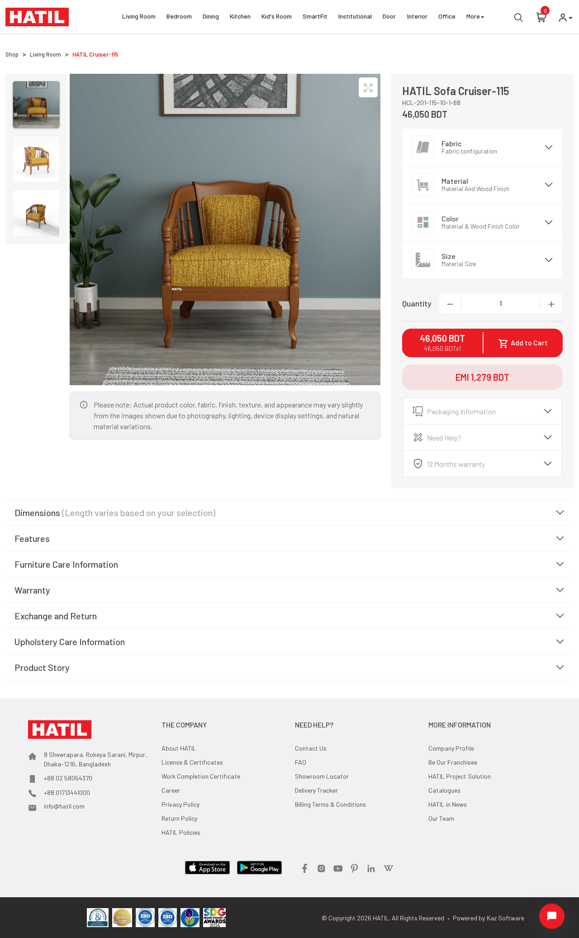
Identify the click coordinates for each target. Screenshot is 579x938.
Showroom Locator (322, 776)
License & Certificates (192, 762)
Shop (12, 54)
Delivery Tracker (316, 790)
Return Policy (179, 818)
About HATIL (178, 748)
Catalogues (444, 790)
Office (447, 16)
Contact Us (311, 748)
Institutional (355, 16)
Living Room (139, 16)
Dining (211, 16)
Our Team (441, 818)
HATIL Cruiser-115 (95, 54)
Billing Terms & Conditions (330, 804)
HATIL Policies (180, 832)
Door (389, 16)
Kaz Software (505, 918)
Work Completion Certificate (200, 776)
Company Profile (451, 748)
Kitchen (240, 16)
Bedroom (179, 16)
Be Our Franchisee (452, 762)
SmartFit (315, 16)
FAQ (300, 762)
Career (170, 790)
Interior (417, 16)
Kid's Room (276, 16)
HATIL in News (447, 804)
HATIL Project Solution (459, 776)
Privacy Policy (180, 804)
